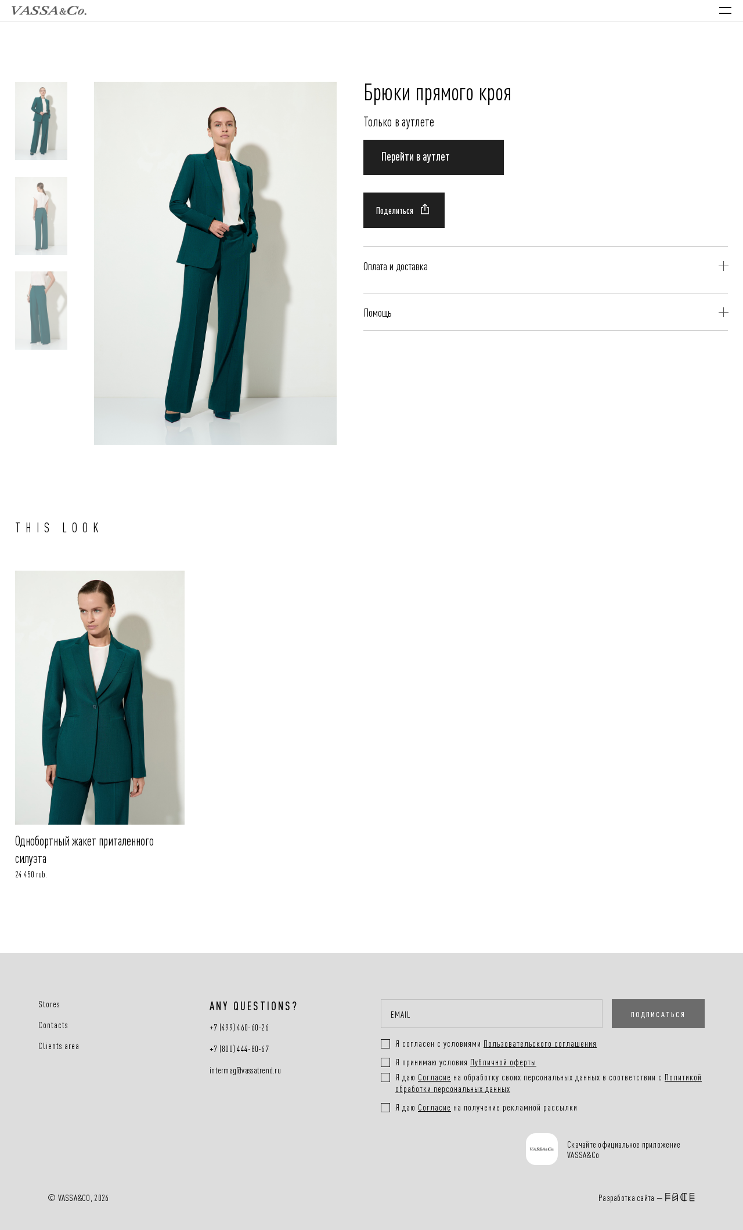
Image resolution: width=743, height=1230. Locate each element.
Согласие (434, 1077)
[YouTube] (443, 1150)
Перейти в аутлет (415, 155)
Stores (49, 1003)
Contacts (53, 1024)
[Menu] (725, 10)
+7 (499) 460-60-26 (239, 1027)
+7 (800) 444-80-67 (239, 1049)
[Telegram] (481, 1150)
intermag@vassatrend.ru (245, 1070)
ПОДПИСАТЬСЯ (658, 1013)
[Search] (586, 10)
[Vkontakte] (405, 1150)
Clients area (59, 1045)
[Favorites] (620, 10)
